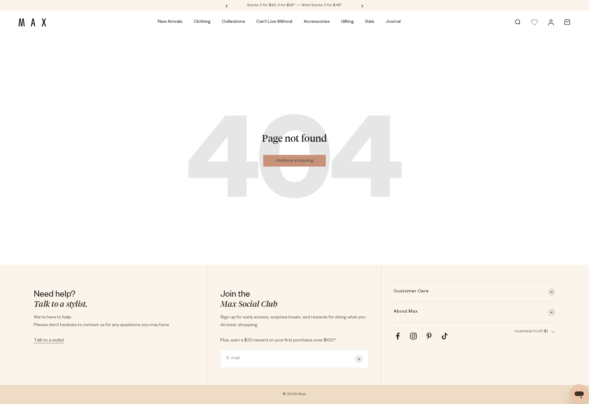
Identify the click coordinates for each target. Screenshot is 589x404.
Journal (393, 22)
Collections (233, 22)
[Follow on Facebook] (398, 336)
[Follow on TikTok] (445, 336)
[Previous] (226, 6)
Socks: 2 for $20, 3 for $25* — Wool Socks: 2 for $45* (294, 6)
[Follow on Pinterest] (429, 336)
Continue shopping (294, 161)
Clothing (202, 22)
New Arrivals (170, 22)
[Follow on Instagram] (413, 336)
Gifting (347, 22)
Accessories (317, 22)
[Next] (362, 6)
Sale (369, 22)
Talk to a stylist (49, 340)
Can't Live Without (274, 22)
